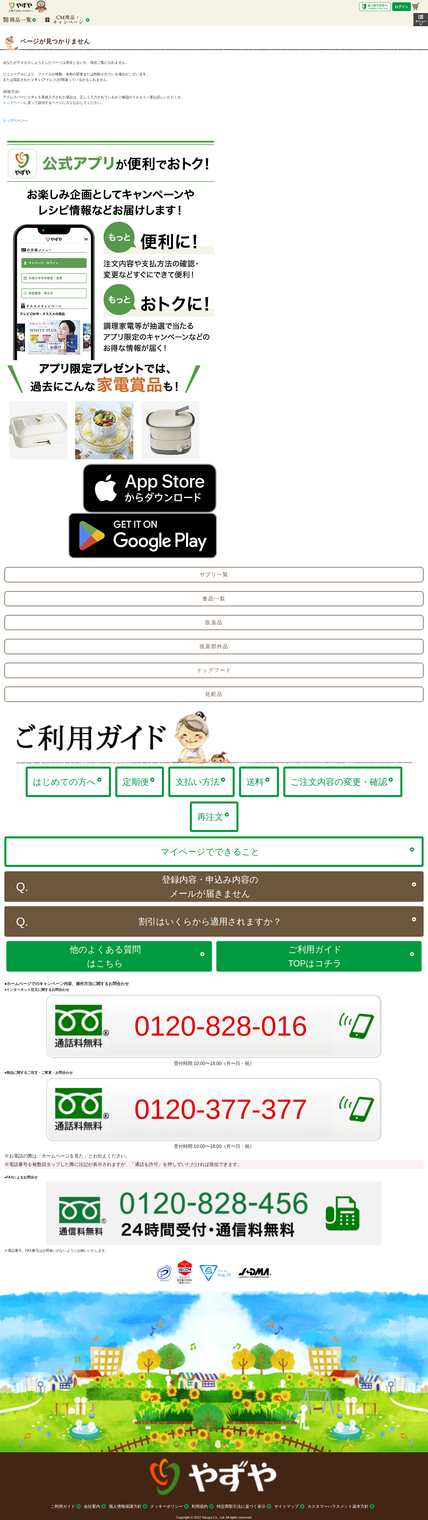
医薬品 (213, 622)
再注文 (210, 817)
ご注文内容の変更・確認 (339, 782)
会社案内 (92, 1506)
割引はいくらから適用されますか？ (210, 921)
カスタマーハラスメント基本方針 (338, 1506)
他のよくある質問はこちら (105, 956)
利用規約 (200, 1506)
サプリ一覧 (214, 574)
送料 (255, 782)
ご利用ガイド (63, 1506)
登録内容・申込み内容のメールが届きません (210, 886)
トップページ (13, 103)
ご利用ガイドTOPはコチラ (315, 956)
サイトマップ (286, 1506)
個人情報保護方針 (125, 1506)
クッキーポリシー (166, 1506)
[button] (420, 19)
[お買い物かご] (416, 6)
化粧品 (213, 694)
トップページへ (15, 120)
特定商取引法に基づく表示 (241, 1506)
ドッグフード (214, 670)
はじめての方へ (64, 782)
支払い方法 (198, 782)
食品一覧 (213, 599)
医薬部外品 (214, 646)
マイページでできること (210, 851)
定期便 (136, 782)
